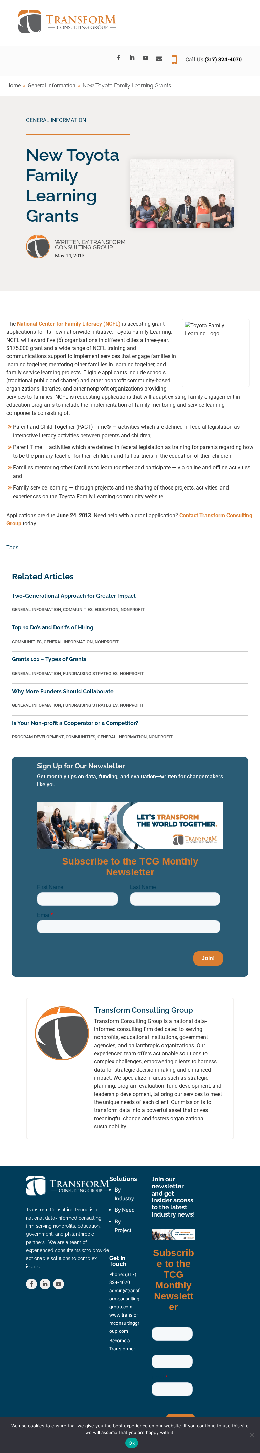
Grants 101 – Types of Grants (49, 659)
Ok (132, 1443)
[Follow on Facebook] (118, 57)
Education (106, 609)
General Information (56, 120)
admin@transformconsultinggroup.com (124, 1298)
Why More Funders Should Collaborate (63, 691)
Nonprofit (133, 609)
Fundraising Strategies (90, 673)
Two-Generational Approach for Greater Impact (74, 596)
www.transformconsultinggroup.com (124, 1323)
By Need (125, 1210)
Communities (78, 609)
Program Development (38, 737)
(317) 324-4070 (223, 59)
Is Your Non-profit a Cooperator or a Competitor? (75, 723)
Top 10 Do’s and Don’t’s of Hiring (52, 627)
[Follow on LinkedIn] (132, 57)
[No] (251, 1435)
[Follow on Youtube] (145, 57)
